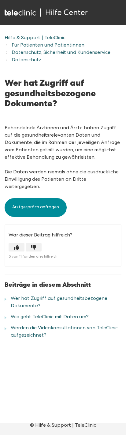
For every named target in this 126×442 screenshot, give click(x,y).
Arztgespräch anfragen (35, 207)
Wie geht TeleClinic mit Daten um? (50, 317)
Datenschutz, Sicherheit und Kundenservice (61, 53)
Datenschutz (26, 60)
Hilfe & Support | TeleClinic (35, 38)
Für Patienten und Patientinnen (48, 45)
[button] (16, 247)
